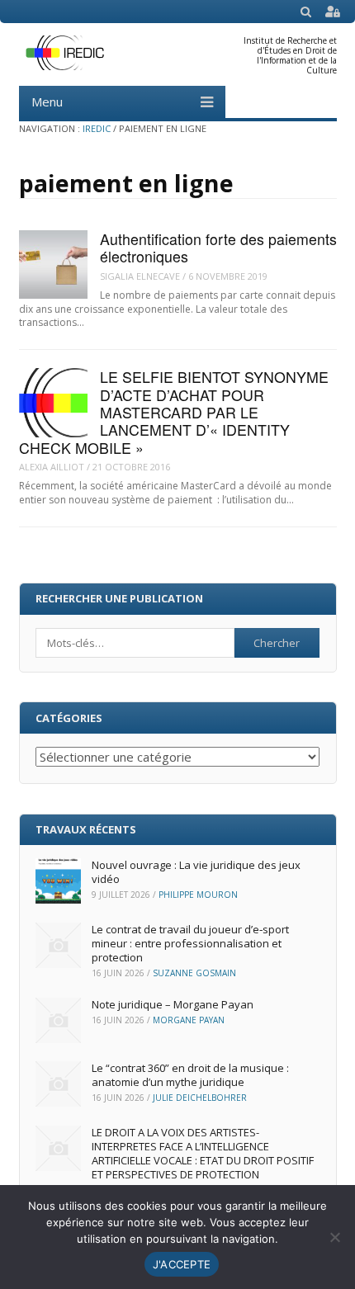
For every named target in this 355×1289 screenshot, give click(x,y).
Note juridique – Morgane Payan (172, 1004)
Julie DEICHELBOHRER (200, 1097)
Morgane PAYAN (189, 1020)
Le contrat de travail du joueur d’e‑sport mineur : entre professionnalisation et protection (190, 943)
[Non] (334, 1237)
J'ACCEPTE (182, 1264)
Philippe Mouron (198, 894)
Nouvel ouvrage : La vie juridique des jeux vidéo (196, 871)
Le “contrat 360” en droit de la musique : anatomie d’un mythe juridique (190, 1074)
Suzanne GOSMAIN (194, 973)
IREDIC (97, 128)
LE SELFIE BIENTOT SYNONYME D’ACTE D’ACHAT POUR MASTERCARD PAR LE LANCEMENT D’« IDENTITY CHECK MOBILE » (174, 411)
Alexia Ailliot (51, 466)
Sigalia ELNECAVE (140, 276)
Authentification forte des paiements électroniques (218, 248)
